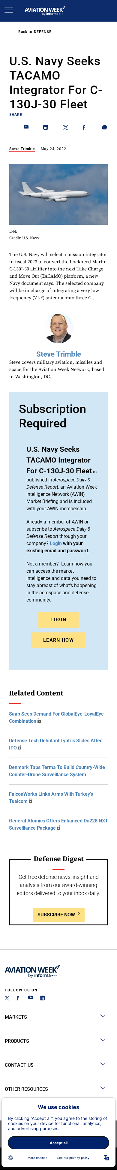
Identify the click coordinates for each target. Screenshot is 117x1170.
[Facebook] (18, 999)
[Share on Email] (26, 128)
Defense (43, 32)
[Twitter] (7, 999)
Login (58, 620)
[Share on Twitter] (65, 128)
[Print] (105, 128)
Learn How (58, 640)
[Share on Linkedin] (46, 128)
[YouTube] (30, 999)
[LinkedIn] (42, 999)
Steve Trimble (22, 149)
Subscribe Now (56, 915)
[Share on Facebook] (85, 128)
